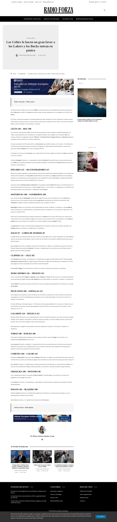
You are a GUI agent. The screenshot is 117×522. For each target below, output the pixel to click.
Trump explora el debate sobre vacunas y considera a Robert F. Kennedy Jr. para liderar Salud (20, 466)
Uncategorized (30, 38)
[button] (88, 147)
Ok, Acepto (101, 516)
